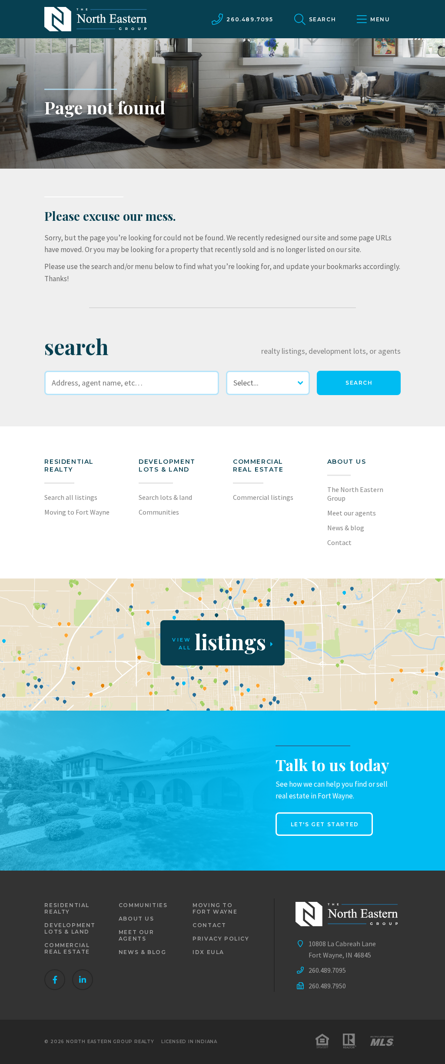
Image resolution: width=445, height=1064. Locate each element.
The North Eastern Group (355, 493)
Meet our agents (351, 513)
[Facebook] (54, 979)
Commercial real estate (67, 948)
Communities (159, 512)
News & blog (345, 527)
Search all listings (70, 497)
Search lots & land (165, 497)
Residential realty (69, 465)
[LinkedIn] (82, 979)
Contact (339, 542)
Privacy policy (221, 938)
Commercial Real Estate (258, 465)
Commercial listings (263, 497)
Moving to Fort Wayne (77, 512)
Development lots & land (167, 465)
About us (346, 462)
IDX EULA (208, 952)
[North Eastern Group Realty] (95, 19)
